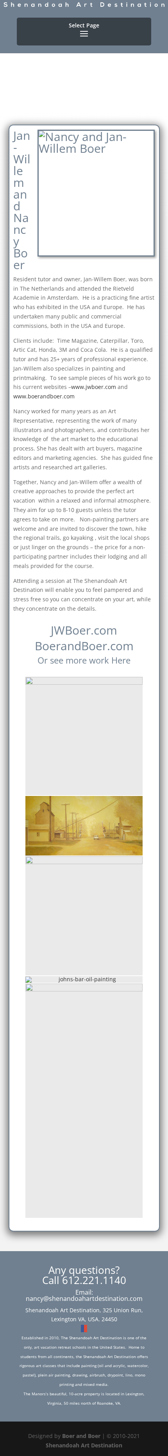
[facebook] (82, 1328)
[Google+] (85, 1328)
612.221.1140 (94, 1280)
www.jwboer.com (93, 387)
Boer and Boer (81, 1436)
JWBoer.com (84, 630)
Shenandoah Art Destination (84, 1445)
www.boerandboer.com (44, 396)
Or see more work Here (84, 660)
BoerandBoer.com (84, 646)
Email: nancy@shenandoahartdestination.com (84, 1295)
